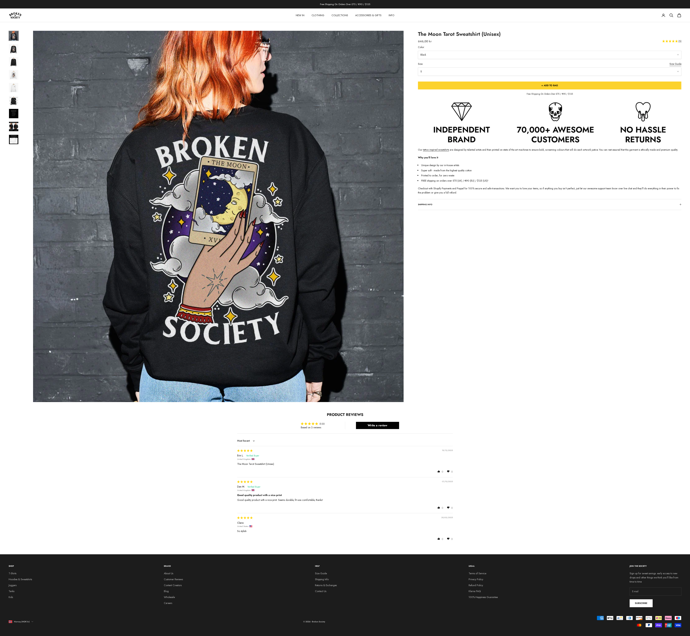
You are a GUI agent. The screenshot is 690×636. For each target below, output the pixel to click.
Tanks (11, 591)
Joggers (13, 585)
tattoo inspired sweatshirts (436, 150)
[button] (670, 41)
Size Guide (675, 64)
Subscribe (641, 603)
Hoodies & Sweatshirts (20, 579)
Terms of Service (477, 573)
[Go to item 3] (14, 62)
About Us (168, 573)
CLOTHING (318, 15)
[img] (245, 450)
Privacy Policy (476, 579)
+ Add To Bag (549, 85)
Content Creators (173, 585)
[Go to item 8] (14, 126)
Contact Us (320, 591)
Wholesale (169, 597)
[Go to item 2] (14, 49)
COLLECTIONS (340, 15)
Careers (168, 603)
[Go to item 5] (14, 88)
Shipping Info (322, 579)
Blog (166, 591)
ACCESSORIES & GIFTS (368, 15)
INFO (391, 15)
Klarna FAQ (475, 591)
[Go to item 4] (14, 75)
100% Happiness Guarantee (483, 597)
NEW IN (300, 15)
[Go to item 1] (14, 36)
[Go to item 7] (14, 114)
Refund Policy (476, 585)
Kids (11, 597)
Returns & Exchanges (326, 585)
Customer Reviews (173, 579)
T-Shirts (12, 573)
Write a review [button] (377, 425)
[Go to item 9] (14, 139)
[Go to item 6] (14, 101)
